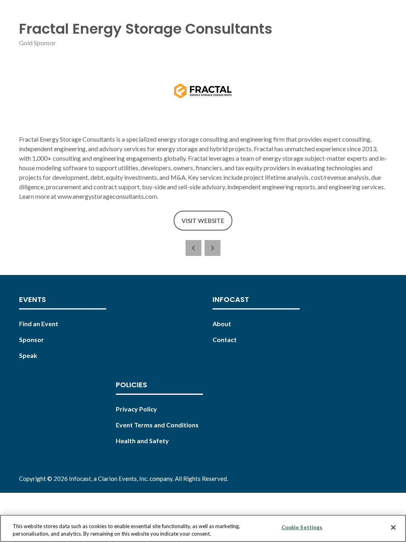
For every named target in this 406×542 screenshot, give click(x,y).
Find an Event (38, 323)
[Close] (393, 527)
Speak (28, 355)
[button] (203, 221)
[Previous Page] (193, 248)
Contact (225, 339)
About (222, 323)
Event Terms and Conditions (157, 425)
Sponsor (31, 339)
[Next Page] (212, 248)
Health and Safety (142, 440)
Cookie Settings (302, 527)
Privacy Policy (136, 409)
